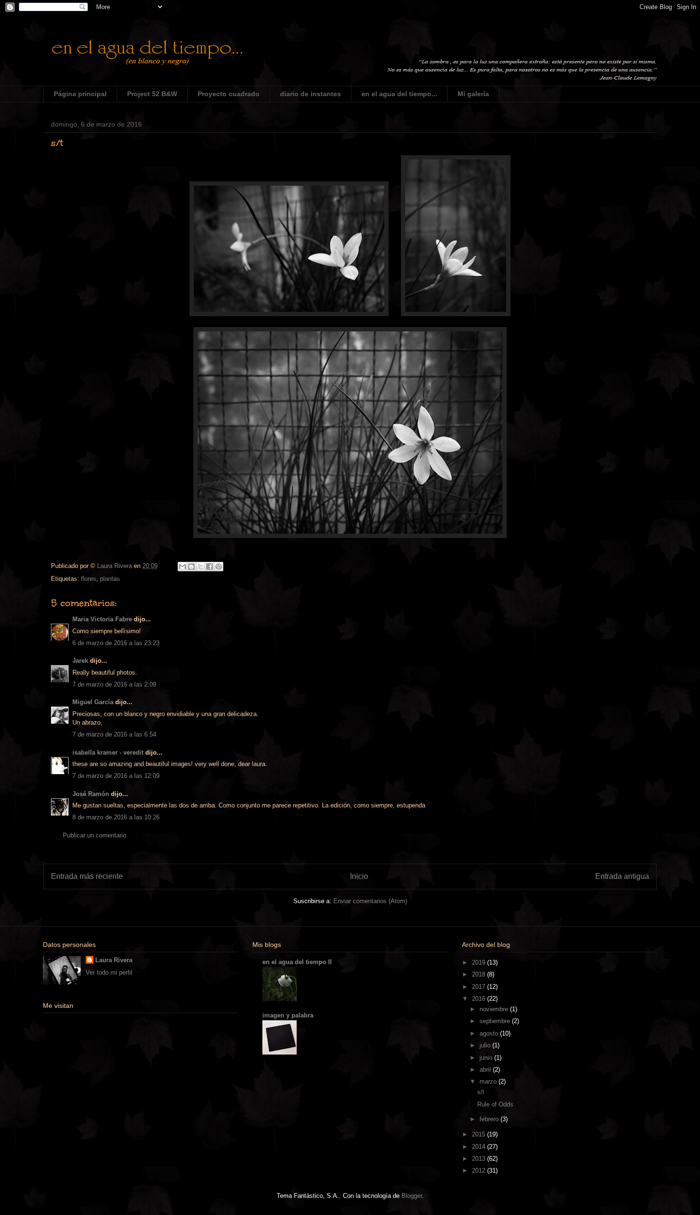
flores (88, 578)
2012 (479, 1170)
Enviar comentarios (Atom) (370, 901)
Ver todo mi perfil (109, 972)
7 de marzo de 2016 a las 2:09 (114, 684)
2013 (479, 1158)
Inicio (359, 876)
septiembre (496, 1021)
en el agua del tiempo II (297, 962)
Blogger (411, 1195)
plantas (110, 578)
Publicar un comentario (94, 835)
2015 (479, 1134)
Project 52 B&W (152, 94)
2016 (479, 998)
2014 (479, 1146)
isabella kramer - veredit (107, 752)
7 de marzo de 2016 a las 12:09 (116, 775)
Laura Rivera (113, 960)
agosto (490, 1033)
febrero (490, 1119)
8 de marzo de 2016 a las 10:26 (116, 817)
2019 (479, 962)
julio (486, 1045)
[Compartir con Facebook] (209, 566)
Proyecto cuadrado (229, 94)
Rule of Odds (495, 1104)
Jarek (80, 660)
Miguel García (92, 702)
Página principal (80, 94)
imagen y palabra (287, 1015)
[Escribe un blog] (191, 566)
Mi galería (473, 94)
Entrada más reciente (87, 876)
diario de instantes (310, 94)
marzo (489, 1081)
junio (487, 1057)
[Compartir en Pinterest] (218, 566)
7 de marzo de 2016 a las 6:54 (114, 734)
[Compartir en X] (200, 566)
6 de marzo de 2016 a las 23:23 (116, 643)
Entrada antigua (622, 876)
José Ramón (90, 793)
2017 (479, 986)
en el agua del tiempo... (399, 94)
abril (486, 1069)
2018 (479, 974)
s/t (480, 1091)
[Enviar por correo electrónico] (182, 566)
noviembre (495, 1009)
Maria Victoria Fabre (102, 619)
